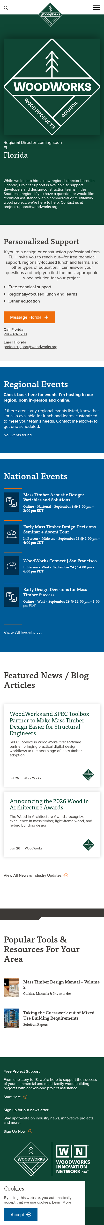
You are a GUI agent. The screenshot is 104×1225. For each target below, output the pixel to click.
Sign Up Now (15, 1131)
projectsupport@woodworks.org (30, 346)
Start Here (12, 1096)
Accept (17, 1215)
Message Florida (26, 317)
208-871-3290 (15, 334)
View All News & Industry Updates (32, 875)
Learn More (61, 1202)
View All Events (19, 632)
